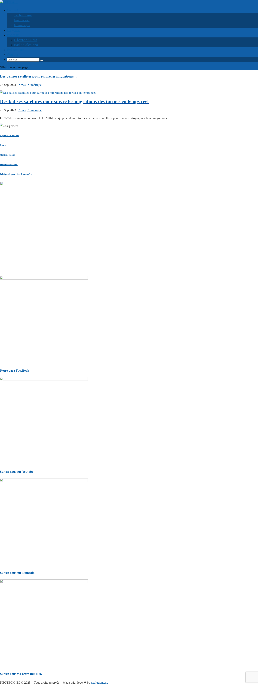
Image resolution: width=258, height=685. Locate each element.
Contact (3, 145)
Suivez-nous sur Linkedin (17, 572)
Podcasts (13, 35)
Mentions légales (7, 155)
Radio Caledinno (26, 45)
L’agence (13, 30)
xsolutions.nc (99, 682)
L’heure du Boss (25, 40)
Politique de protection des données (16, 174)
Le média (13, 10)
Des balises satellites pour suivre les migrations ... (38, 76)
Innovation (21, 20)
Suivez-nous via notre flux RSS (21, 674)
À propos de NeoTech (9, 135)
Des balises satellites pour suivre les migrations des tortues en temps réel (74, 101)
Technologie (23, 15)
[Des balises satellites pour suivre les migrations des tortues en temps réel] (48, 92)
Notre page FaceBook (14, 370)
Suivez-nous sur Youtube (16, 471)
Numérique (22, 25)
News (22, 84)
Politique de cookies (9, 164)
